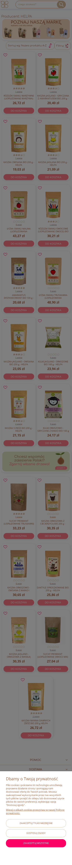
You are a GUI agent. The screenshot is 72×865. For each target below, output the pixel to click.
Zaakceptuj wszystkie (36, 843)
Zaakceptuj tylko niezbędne (36, 823)
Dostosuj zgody (36, 833)
